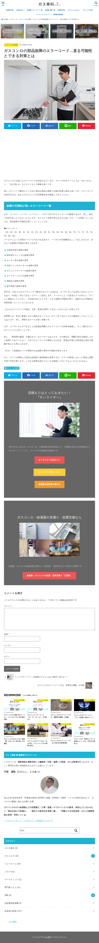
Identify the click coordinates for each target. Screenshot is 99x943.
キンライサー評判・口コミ (49, 472)
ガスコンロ (12, 856)
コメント (8, 606)
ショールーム (13, 864)
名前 (6, 634)
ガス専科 (13, 922)
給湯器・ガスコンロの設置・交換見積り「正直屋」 (49, 575)
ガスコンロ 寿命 (88, 10)
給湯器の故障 (13, 911)
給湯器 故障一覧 (50, 10)
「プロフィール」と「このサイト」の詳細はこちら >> (28, 820)
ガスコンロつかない (74, 10)
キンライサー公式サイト (49, 460)
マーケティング (13, 879)
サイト (7, 656)
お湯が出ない (20, 10)
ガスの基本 (11, 848)
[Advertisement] (49, 155)
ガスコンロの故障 (11, 45)
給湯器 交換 (10, 10)
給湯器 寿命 (61, 10)
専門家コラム (12, 887)
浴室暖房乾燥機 (58, 14)
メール (7, 645)
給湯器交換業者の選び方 (49, 484)
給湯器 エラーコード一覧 (34, 10)
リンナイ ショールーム (43, 14)
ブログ (10, 872)
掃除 (8, 895)
